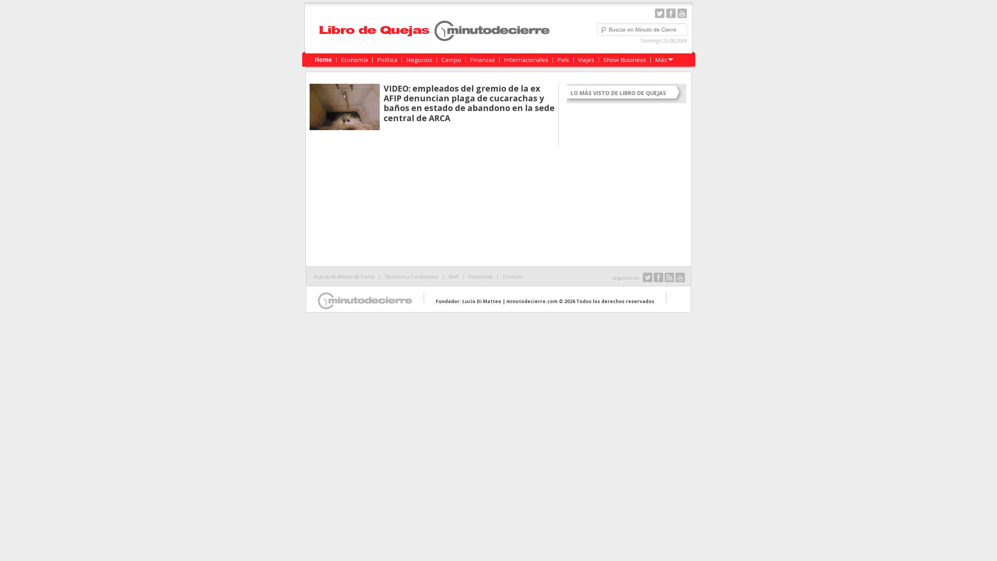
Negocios (419, 60)
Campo (451, 60)
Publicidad (480, 276)
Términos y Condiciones (411, 276)
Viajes (586, 60)
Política (387, 60)
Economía (354, 60)
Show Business (624, 60)
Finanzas (482, 60)
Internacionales (526, 60)
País (563, 60)
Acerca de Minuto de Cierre (344, 276)
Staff (453, 276)
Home (323, 60)
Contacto (513, 276)
